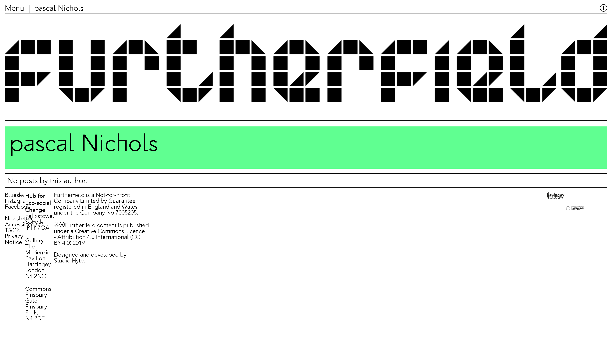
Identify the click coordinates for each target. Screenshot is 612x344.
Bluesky (15, 195)
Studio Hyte (69, 261)
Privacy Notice (14, 239)
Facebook (17, 207)
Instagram (17, 201)
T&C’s (12, 231)
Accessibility (21, 225)
